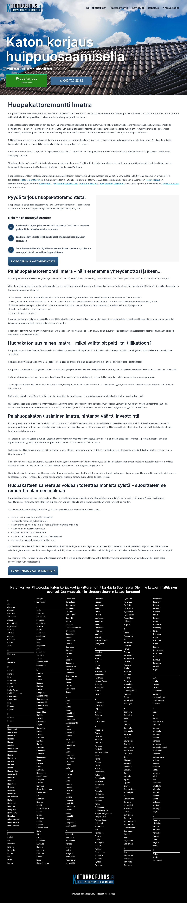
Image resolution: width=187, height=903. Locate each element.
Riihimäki (127, 671)
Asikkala (10, 636)
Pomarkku (99, 826)
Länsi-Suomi (70, 825)
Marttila (68, 843)
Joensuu (40, 619)
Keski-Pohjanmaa (44, 789)
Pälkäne (127, 621)
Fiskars (10, 717)
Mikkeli (98, 601)
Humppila (11, 809)
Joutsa (39, 629)
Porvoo (98, 836)
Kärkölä (68, 685)
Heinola (10, 780)
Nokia (97, 668)
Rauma (127, 652)
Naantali (98, 652)
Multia (97, 611)
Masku (68, 847)
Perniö (98, 765)
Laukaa (68, 735)
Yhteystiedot (171, 7)
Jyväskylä (40, 652)
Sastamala (128, 731)
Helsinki (10, 787)
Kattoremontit (119, 7)
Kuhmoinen (70, 640)
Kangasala (40, 692)
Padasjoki (99, 729)
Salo (126, 721)
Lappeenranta (71, 722)
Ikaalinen (11, 843)
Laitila (68, 706)
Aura (9, 645)
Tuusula (156, 656)
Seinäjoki (128, 753)
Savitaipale (128, 740)
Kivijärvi (39, 847)
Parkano (98, 746)
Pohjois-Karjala (101, 810)
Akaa (9, 603)
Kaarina (39, 673)
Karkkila (39, 734)
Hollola (10, 799)
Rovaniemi (128, 684)
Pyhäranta (128, 608)
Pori (96, 829)
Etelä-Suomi (12, 699)
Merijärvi (69, 853)
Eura (9, 702)
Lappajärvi (70, 719)
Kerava (39, 782)
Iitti (8, 840)
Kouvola (69, 624)
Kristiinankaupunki (73, 627)
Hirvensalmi (12, 796)
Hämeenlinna (13, 825)
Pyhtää (98, 861)
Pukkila (98, 845)
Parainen (98, 739)
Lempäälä (69, 755)
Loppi (68, 793)
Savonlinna (128, 744)
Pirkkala (98, 800)
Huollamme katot (88, 183)
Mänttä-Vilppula (101, 640)
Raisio (126, 639)
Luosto (68, 809)
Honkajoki (11, 803)
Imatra (10, 853)
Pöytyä (127, 624)
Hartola (10, 761)
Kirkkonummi (42, 827)
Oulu (97, 718)
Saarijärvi (128, 711)
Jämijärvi (40, 655)
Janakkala (40, 616)
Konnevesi (70, 598)
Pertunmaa (99, 771)
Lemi (67, 748)
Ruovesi (127, 693)
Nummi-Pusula (101, 681)
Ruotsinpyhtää (130, 690)
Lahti (67, 700)
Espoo (10, 686)
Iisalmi (10, 837)
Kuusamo (69, 663)
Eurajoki (10, 706)
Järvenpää (41, 664)
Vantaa (156, 737)
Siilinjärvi (127, 769)
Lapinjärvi (69, 713)
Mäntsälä (99, 634)
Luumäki (69, 816)
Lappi (67, 726)
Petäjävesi (99, 774)
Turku (155, 643)
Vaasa (155, 715)
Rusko (126, 697)
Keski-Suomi (41, 792)
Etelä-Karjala (13, 690)
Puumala (98, 858)
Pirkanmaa (99, 797)
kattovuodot (45, 183)
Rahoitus (153, 7)
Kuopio (68, 643)
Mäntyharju (99, 643)
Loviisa (68, 796)
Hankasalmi (12, 751)
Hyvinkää (11, 816)
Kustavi (68, 659)
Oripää (98, 708)
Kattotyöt (138, 7)
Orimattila (99, 705)
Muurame (99, 621)
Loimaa (68, 787)
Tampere (128, 865)
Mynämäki (99, 627)
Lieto (67, 767)
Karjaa (39, 731)
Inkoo (9, 859)
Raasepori (128, 636)
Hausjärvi (11, 777)
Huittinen (11, 806)
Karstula (40, 737)
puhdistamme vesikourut (111, 183)
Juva (38, 648)
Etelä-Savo (12, 696)
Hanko (10, 754)
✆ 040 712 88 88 (71, 80)
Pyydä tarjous (26, 80)
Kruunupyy (70, 630)
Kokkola (40, 856)
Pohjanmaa (99, 807)
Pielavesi (99, 781)
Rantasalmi (128, 642)
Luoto (68, 813)
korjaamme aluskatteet (66, 183)
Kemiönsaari (41, 776)
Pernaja (98, 762)
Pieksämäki (100, 778)
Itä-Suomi (40, 601)
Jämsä (39, 658)
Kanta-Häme (41, 711)
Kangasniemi (42, 699)
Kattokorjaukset (96, 7)
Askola (10, 642)
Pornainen (99, 832)
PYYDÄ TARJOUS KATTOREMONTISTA (33, 261)
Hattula (10, 764)
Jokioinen (40, 623)
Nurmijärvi (99, 687)
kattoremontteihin (30, 180)
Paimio (98, 733)
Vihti (155, 776)
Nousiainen (99, 674)
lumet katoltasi (171, 183)
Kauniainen (41, 756)
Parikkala (99, 742)
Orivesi (98, 711)
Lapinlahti (69, 716)
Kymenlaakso (71, 675)
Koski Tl (69, 618)
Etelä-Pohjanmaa (14, 693)
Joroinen (40, 626)
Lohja (67, 780)
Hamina (10, 745)
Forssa (10, 720)
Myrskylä (99, 630)
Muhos (98, 608)
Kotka (68, 621)
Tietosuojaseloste (106, 893)
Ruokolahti (128, 687)
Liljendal (69, 771)
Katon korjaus (153, 180)
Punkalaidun (100, 852)
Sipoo (126, 779)
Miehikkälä (70, 863)
